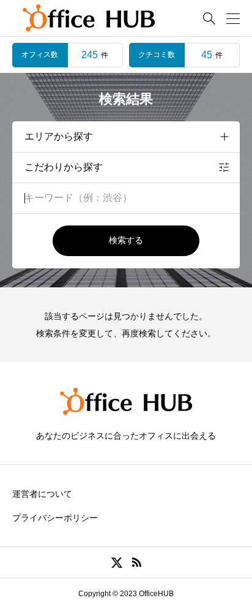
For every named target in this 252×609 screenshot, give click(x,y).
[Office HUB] (88, 18)
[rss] (136, 563)
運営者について (42, 494)
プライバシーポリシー (55, 518)
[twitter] (116, 562)
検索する (126, 240)
